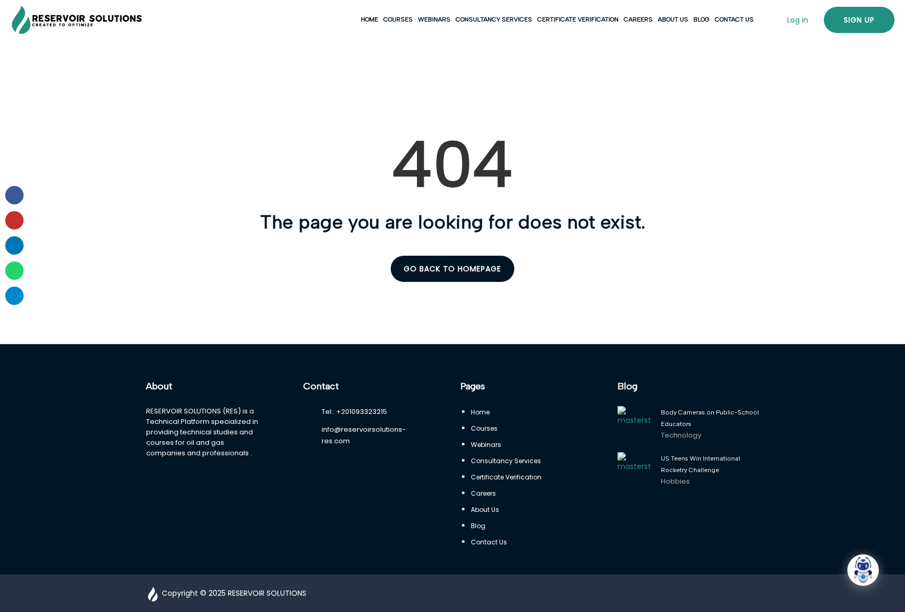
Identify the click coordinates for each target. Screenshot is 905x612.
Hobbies (675, 481)
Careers (638, 19)
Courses (398, 19)
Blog (701, 19)
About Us (673, 19)
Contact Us (734, 19)
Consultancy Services (494, 19)
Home (369, 19)
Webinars (434, 19)
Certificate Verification (578, 19)
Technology (681, 435)
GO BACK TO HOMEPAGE (452, 269)
